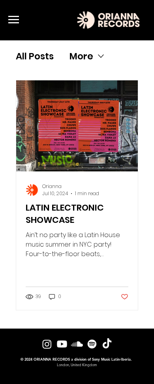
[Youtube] (62, 344)
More (81, 56)
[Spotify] (92, 344)
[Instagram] (47, 344)
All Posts (35, 56)
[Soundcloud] (77, 344)
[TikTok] (107, 344)
